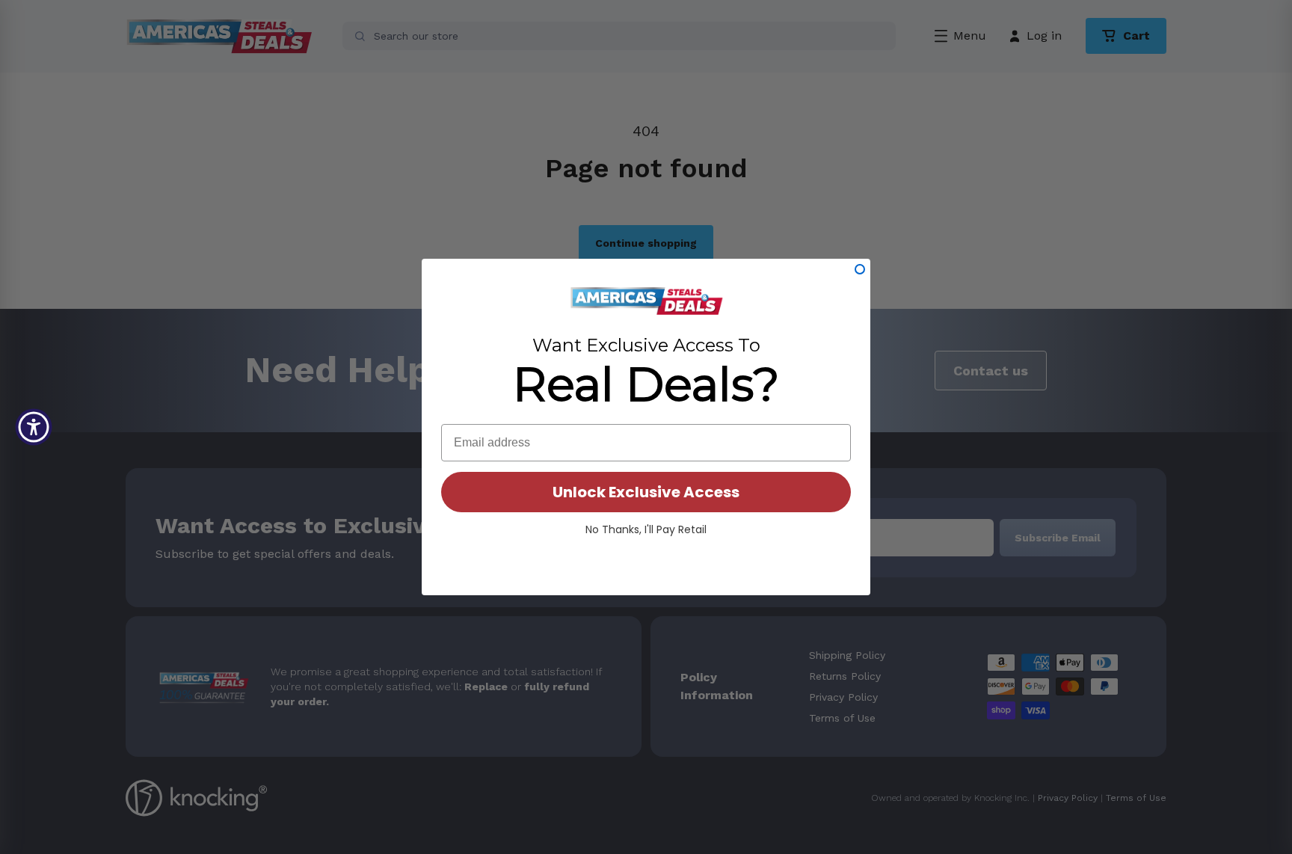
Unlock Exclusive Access (646, 492)
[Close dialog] (859, 269)
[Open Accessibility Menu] (33, 427)
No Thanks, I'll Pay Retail (646, 529)
